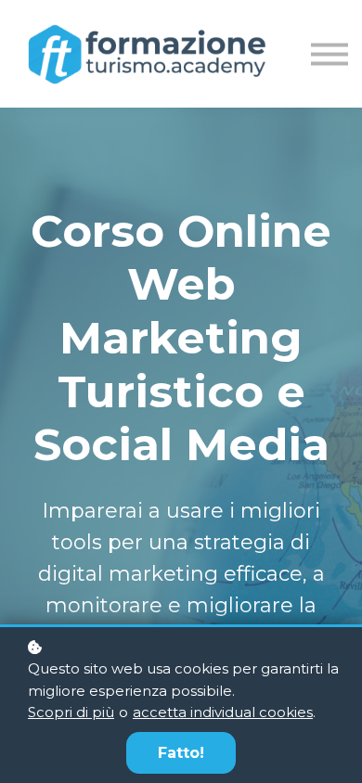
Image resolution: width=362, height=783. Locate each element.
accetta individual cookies (223, 712)
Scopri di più (71, 712)
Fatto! (181, 753)
